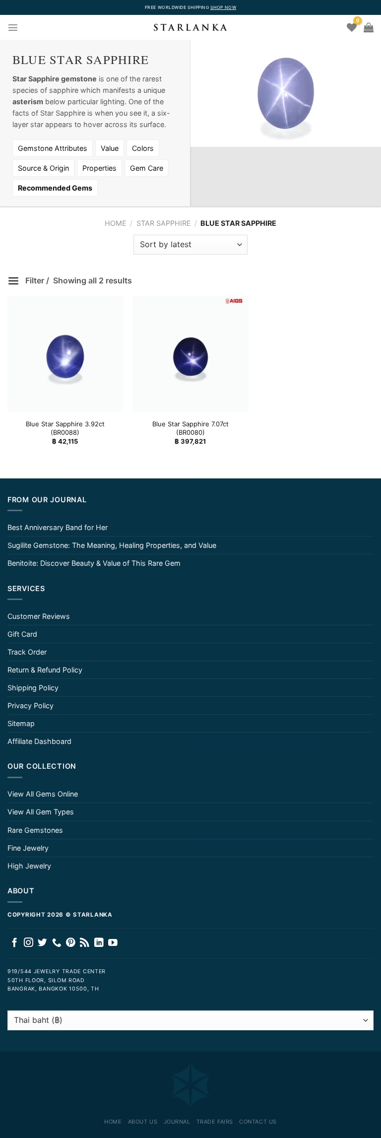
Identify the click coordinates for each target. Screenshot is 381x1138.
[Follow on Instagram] (28, 943)
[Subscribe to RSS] (84, 943)
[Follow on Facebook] (14, 943)
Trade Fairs (214, 1121)
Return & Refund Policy (44, 670)
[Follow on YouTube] (113, 943)
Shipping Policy (33, 687)
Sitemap (21, 723)
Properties (99, 168)
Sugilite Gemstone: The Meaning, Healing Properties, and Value (111, 545)
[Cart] (369, 27)
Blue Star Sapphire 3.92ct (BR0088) (65, 428)
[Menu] (12, 27)
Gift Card (22, 634)
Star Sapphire (163, 223)
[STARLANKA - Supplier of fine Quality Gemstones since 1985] (190, 27)
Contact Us (258, 1121)
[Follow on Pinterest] (70, 943)
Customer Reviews (38, 616)
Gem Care (146, 168)
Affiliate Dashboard (39, 741)
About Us (142, 1121)
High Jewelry (29, 866)
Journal (177, 1121)
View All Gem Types (40, 811)
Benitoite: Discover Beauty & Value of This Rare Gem (94, 563)
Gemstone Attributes (52, 148)
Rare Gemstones (35, 830)
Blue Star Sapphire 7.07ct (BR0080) (190, 428)
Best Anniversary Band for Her (57, 527)
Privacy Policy (30, 705)
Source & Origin (43, 168)
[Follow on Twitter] (42, 943)
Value (110, 148)
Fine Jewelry (28, 848)
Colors (143, 148)
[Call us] (57, 943)
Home (116, 223)
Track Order (27, 652)
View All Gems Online (42, 794)
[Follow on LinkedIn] (99, 943)
